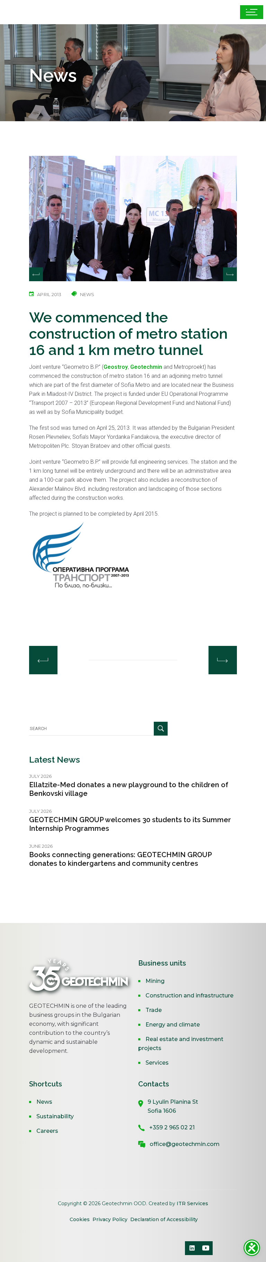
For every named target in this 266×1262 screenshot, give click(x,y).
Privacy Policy (109, 1219)
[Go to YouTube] (206, 1248)
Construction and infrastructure (189, 995)
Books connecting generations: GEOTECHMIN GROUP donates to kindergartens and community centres (120, 859)
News (44, 1102)
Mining (155, 981)
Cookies (80, 1219)
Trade (153, 1010)
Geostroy (116, 367)
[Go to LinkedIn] (192, 1248)
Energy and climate (172, 1024)
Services (157, 1062)
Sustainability (55, 1116)
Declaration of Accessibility (164, 1219)
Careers (47, 1131)
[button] (230, 274)
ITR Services (192, 1203)
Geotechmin (146, 367)
